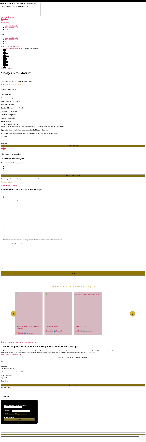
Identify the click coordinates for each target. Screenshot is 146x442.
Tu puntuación (6, 243)
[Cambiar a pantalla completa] (73, 434)
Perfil (7, 31)
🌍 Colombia (28, 333)
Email (3, 381)
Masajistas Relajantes (11, 26)
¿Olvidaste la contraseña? (12, 423)
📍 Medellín (20, 333)
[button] (73, 34)
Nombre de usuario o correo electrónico (15, 405)
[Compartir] (73, 432)
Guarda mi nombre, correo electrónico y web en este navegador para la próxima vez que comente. (33, 268)
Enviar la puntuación (73, 175)
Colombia (5, 48)
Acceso (19, 419)
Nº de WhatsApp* (6, 375)
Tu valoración (6, 258)
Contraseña (7, 410)
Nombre (4, 261)
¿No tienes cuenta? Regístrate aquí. (15, 414)
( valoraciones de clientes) (9, 185)
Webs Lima (11, 387)
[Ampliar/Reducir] (73, 436)
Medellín (12, 48)
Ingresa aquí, (12, 84)
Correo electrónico (7, 265)
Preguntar (4, 143)
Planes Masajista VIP (11, 27)
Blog (6, 29)
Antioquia (19, 48)
